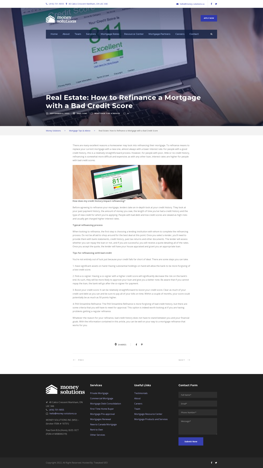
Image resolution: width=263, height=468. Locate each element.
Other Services (97, 434)
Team (78, 34)
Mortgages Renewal (100, 419)
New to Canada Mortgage (103, 424)
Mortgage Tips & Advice (107, 113)
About (66, 34)
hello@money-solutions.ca (192, 3)
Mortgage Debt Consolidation (105, 403)
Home (54, 34)
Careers (180, 34)
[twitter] (216, 3)
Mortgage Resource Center (148, 414)
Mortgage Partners (159, 34)
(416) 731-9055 (56, 3)
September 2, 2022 (59, 113)
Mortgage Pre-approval (102, 414)
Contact (194, 34)
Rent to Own (96, 429)
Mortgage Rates (110, 34)
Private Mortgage (99, 393)
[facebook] (211, 3)
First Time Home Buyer (102, 408)
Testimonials (141, 393)
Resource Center (134, 34)
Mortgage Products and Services (151, 419)
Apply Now (209, 18)
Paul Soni (82, 113)
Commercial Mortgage (101, 398)
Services (91, 34)
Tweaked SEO (101, 462)
